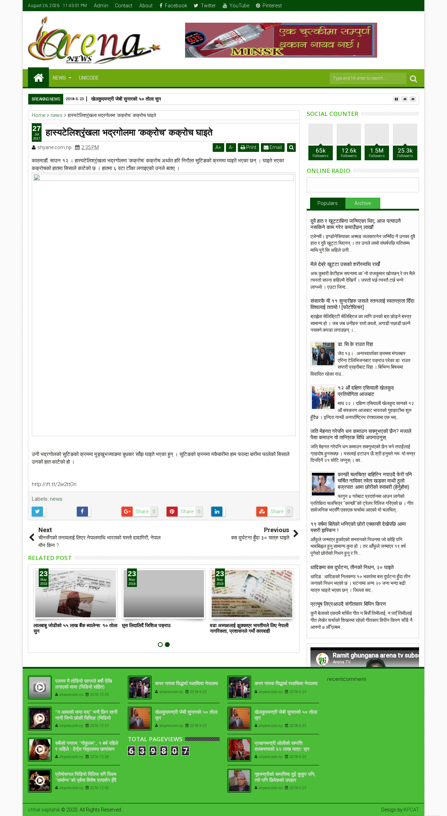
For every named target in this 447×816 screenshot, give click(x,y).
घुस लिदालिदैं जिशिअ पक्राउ (146, 625)
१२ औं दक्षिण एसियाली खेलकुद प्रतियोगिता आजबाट (366, 391)
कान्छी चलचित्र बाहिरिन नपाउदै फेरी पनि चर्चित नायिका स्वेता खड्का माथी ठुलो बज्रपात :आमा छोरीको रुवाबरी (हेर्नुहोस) (375, 480)
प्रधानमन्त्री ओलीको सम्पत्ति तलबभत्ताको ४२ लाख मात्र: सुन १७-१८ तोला (282, 749)
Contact (123, 5)
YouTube (239, 5)
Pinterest (272, 5)
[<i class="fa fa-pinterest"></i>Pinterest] (414, 5)
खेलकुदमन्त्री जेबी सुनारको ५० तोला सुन (126, 98)
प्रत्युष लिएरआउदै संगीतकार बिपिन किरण (348, 604)
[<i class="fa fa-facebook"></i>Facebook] (382, 5)
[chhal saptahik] (38, 77)
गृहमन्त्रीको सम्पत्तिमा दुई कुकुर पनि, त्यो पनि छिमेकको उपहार (285, 777)
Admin (101, 5)
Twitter (208, 5)
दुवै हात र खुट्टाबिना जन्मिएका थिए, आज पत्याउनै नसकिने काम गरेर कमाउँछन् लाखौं (355, 224)
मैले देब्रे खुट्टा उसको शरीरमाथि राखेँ (345, 264)
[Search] (413, 78)
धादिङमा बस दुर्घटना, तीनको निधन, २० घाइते (352, 567)
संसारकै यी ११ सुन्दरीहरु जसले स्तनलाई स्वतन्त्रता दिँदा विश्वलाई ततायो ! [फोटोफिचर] (362, 304)
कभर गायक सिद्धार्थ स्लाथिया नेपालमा (186, 683)
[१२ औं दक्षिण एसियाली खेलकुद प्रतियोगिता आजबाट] (323, 397)
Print (250, 147)
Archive (362, 203)
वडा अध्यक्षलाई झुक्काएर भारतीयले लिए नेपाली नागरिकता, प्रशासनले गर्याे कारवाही (249, 628)
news (56, 499)
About (146, 5)
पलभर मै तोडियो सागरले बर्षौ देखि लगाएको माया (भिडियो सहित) (83, 683)
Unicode (89, 78)
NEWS (59, 78)
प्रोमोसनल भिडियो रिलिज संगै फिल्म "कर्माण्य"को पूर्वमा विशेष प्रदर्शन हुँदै (85, 777)
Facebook (176, 5)
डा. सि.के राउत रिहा (355, 344)
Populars (327, 203)
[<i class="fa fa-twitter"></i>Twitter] (392, 5)
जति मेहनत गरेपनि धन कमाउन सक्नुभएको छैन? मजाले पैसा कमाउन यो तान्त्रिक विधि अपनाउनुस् (360, 434)
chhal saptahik (44, 810)
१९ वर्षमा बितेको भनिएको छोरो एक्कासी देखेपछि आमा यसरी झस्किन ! (358, 527)
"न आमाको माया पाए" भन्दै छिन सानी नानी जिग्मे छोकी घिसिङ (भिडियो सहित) (86, 717)
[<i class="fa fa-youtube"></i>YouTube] (403, 5)
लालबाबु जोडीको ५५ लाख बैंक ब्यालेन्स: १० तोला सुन (75, 628)
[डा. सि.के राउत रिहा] (323, 354)
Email (275, 147)
